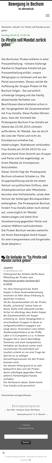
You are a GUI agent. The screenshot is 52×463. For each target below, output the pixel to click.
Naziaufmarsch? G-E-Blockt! (32, 414)
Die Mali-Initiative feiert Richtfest (22, 409)
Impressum (26, 425)
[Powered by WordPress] (30, 459)
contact (29, 433)
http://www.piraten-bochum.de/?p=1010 (21, 282)
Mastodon (23, 433)
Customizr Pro (42, 457)
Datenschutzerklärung (26, 428)
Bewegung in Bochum (26, 4)
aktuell (16, 26)
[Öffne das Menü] (48, 16)
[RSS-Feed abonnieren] (4, 452)
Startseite (6, 26)
